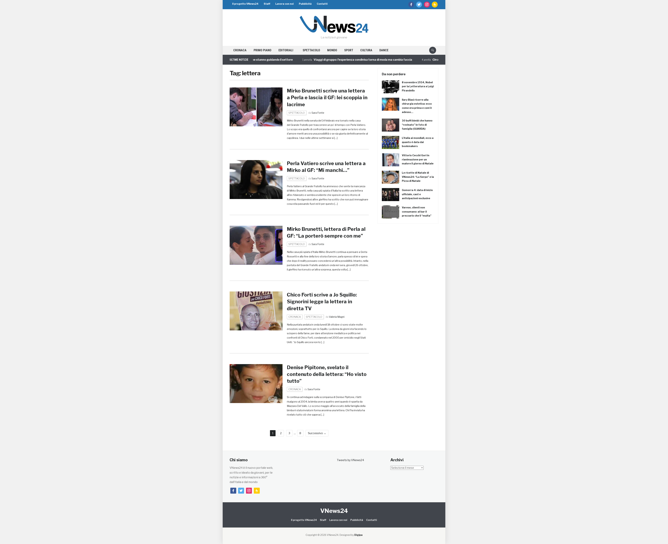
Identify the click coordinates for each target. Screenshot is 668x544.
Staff (267, 3)
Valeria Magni (336, 316)
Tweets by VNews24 (350, 460)
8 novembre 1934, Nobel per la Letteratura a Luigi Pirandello (418, 86)
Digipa (358, 534)
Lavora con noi (284, 3)
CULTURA (366, 50)
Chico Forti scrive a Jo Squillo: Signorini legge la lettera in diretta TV (322, 301)
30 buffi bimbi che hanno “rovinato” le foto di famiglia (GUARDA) (417, 124)
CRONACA (239, 50)
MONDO (332, 50)
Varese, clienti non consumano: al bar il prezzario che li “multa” (416, 211)
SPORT (348, 50)
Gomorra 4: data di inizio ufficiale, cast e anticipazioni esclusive (417, 194)
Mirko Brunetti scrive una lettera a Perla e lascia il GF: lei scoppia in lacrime (327, 97)
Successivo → (317, 433)
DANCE (383, 50)
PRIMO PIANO (262, 50)
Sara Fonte (318, 112)
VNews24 (334, 510)
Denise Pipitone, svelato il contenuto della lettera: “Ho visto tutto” (327, 374)
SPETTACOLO (311, 50)
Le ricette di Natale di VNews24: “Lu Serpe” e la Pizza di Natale (418, 176)
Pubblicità (305, 3)
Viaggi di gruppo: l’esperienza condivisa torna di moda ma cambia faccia (342, 59)
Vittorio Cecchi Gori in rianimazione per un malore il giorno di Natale (418, 159)
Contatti (322, 3)
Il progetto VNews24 (245, 3)
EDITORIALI (286, 50)
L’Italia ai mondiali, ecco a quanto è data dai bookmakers (418, 142)
